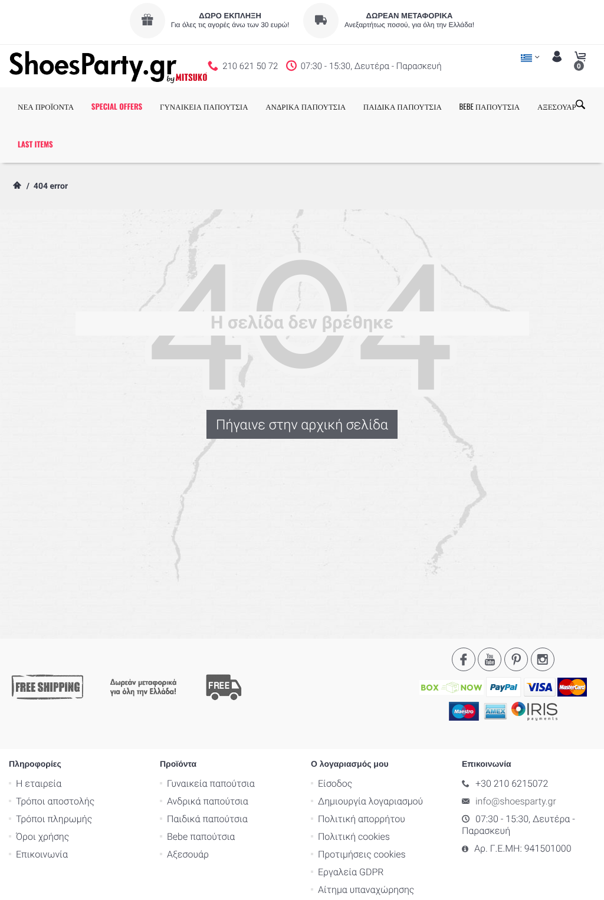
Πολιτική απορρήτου (361, 819)
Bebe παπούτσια (201, 836)
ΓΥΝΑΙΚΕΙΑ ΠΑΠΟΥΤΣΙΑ (204, 106)
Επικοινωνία (42, 854)
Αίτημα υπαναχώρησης (366, 889)
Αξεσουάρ (188, 854)
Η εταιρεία (38, 783)
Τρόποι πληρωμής (54, 819)
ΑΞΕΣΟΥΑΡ (556, 106)
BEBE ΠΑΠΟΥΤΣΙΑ (489, 106)
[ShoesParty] (108, 66)
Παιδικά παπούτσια (207, 819)
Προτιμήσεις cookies (362, 854)
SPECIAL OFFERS (117, 106)
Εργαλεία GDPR (350, 872)
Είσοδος (335, 783)
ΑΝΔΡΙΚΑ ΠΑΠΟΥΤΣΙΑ (305, 106)
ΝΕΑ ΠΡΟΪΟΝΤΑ (46, 106)
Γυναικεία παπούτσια (211, 783)
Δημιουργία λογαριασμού (370, 801)
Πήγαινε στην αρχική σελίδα (302, 424)
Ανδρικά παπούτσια (207, 801)
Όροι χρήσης (42, 836)
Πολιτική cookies (354, 836)
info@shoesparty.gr (515, 801)
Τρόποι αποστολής (55, 801)
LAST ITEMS (35, 144)
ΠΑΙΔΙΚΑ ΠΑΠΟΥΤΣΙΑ (402, 106)
